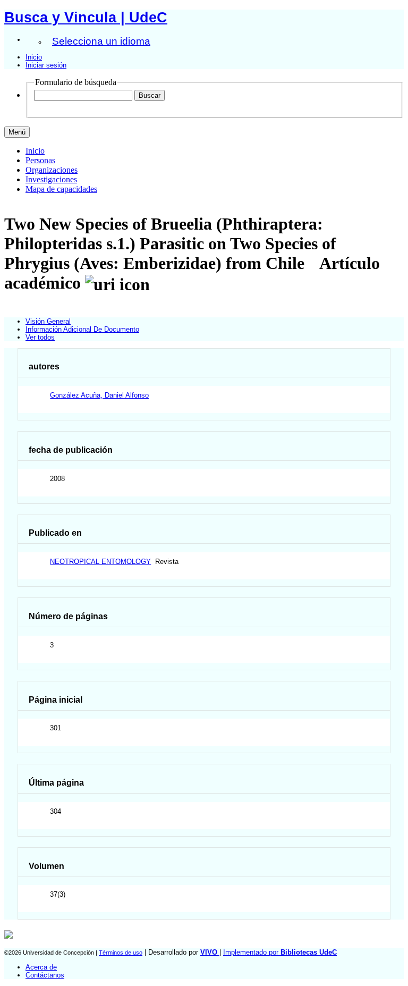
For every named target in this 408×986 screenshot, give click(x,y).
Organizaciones (52, 169)
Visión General (48, 321)
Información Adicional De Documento (82, 329)
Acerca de (41, 967)
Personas (40, 160)
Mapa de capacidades (61, 188)
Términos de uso (120, 952)
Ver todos (40, 337)
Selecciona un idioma (101, 41)
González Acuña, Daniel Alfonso (99, 395)
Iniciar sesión (46, 65)
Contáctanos (45, 975)
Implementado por (280, 952)
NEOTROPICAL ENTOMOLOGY (100, 562)
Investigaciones (51, 179)
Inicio (34, 57)
